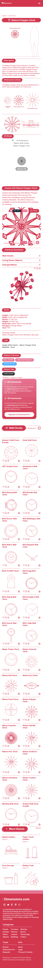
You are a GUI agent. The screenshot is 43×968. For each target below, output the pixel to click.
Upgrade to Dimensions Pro (19, 414)
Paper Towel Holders (28, 838)
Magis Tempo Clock (10, 649)
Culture (23, 937)
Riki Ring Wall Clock (10, 804)
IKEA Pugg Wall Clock (29, 572)
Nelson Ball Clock (9, 675)
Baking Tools (28, 865)
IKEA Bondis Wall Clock (30, 493)
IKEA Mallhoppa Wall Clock (31, 520)
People (5, 929)
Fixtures (14, 932)
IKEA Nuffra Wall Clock (9, 546)
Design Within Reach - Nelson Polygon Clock (19, 345)
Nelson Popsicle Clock (9, 726)
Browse (6, 947)
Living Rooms (8, 374)
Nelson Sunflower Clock (10, 779)
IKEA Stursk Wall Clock (9, 624)
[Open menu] (39, 3)
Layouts (14, 934)
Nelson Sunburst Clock (30, 752)
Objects (4, 16)
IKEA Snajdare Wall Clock (31, 598)
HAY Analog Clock (10, 466)
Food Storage (8, 865)
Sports (23, 932)
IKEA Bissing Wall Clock (9, 493)
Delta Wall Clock (30, 440)
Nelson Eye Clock (30, 675)
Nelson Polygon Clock (29, 700)
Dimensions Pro (9, 949)
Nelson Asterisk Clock (29, 650)
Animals (6, 932)
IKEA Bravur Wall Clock (9, 520)
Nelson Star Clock (10, 751)
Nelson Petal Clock (10, 699)
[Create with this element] (39, 268)
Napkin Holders (8, 837)
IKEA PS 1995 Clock (10, 571)
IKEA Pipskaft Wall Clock (30, 546)
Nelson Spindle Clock (29, 726)
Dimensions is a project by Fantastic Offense (17, 957)
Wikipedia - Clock (8, 347)
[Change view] (37, 242)
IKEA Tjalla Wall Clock (29, 624)
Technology (25, 934)
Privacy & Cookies (25, 952)
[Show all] (29, 242)
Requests (6, 952)
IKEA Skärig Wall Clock (9, 598)
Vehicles (23, 929)
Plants (5, 934)
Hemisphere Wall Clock (30, 467)
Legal (20, 949)
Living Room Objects (24, 360)
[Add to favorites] (35, 268)
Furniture (14, 929)
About (20, 947)
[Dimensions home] (7, 3)
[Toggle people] (33, 242)
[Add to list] (37, 268)
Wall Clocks (12, 16)
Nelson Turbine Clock (29, 779)
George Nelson (9, 364)
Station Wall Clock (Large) (30, 805)
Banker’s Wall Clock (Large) (10, 441)
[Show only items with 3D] (39, 428)
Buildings (14, 937)
